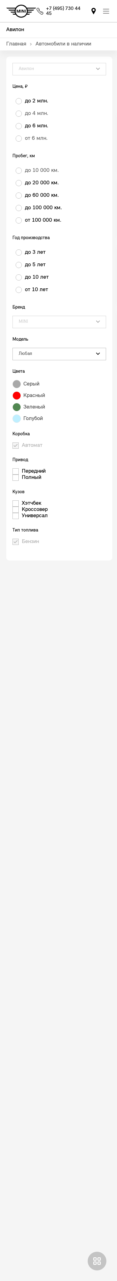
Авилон (15, 30)
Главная (16, 44)
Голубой (33, 419)
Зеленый (34, 407)
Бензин (30, 542)
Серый (31, 384)
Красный (34, 396)
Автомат (32, 445)
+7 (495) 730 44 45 (63, 11)
